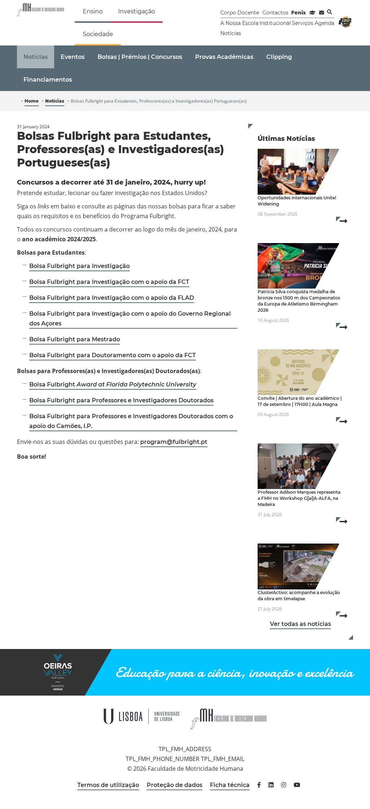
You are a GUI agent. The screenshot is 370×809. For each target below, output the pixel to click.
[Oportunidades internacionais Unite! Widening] (298, 172)
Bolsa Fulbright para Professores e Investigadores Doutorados (121, 400)
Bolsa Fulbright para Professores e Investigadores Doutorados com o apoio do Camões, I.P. (131, 421)
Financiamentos (47, 79)
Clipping (279, 56)
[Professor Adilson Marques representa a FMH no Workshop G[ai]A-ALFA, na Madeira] (298, 466)
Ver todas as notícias (300, 623)
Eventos (73, 56)
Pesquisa (329, 11)
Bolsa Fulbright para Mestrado (74, 339)
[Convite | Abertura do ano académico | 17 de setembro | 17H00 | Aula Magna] (298, 372)
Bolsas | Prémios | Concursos (140, 56)
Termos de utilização (108, 785)
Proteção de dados (174, 785)
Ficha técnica (230, 785)
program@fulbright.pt (173, 441)
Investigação (136, 11)
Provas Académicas (224, 56)
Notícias (230, 33)
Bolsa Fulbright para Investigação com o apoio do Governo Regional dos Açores (130, 318)
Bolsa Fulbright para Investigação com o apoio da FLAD (111, 297)
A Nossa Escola (239, 23)
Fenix (298, 12)
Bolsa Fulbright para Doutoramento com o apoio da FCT (112, 355)
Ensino (93, 11)
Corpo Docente (239, 12)
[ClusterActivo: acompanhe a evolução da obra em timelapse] (298, 566)
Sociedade (98, 34)
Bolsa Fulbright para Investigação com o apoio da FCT (109, 281)
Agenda (324, 23)
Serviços (302, 23)
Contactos (275, 12)
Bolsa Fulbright (112, 384)
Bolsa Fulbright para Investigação (79, 266)
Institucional (275, 23)
